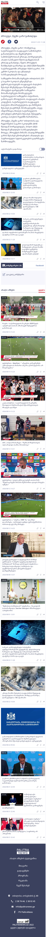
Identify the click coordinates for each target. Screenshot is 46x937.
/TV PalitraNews (25, 912)
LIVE (41, 934)
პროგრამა (23, 875)
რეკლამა (23, 880)
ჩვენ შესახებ (23, 885)
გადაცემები (23, 870)
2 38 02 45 (30, 901)
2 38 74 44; (20, 901)
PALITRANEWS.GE (21, 924)
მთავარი (23, 865)
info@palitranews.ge (25, 906)
